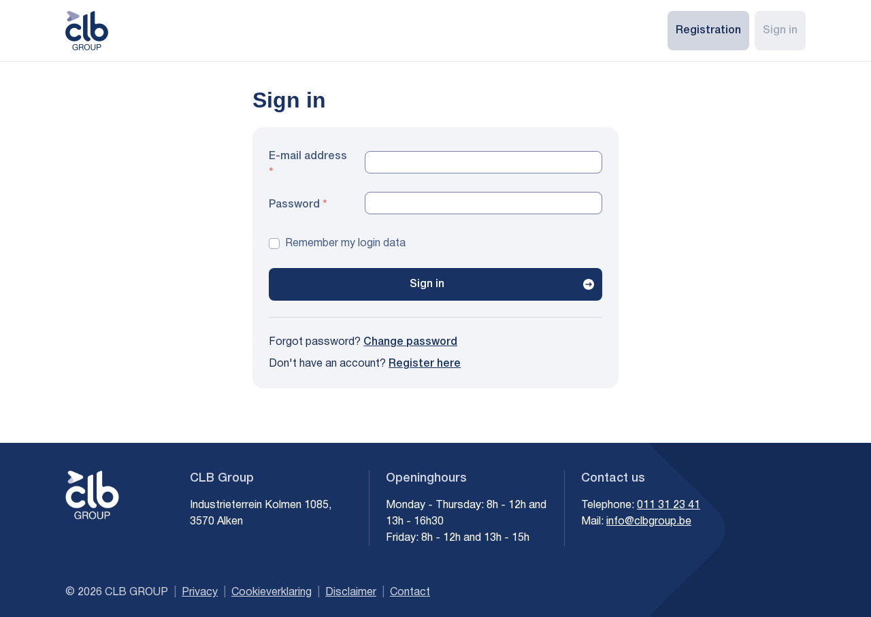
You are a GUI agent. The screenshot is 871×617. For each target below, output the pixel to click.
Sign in (780, 30)
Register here (425, 364)
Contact (410, 592)
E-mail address (308, 156)
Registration (708, 30)
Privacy (200, 592)
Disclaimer (350, 592)
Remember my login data (345, 243)
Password (294, 205)
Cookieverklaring (271, 592)
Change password (410, 342)
